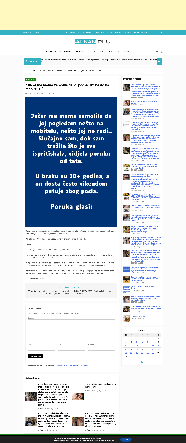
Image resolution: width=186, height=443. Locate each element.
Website (91, 345)
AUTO (111, 52)
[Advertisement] (64, 15)
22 (153, 349)
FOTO (102, 52)
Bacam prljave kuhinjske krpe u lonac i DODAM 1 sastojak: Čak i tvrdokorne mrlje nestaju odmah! (145, 278)
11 (131, 346)
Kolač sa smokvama (138, 316)
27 (142, 353)
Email (60, 345)
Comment (32, 318)
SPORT (127, 52)
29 (153, 353)
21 (148, 349)
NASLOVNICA (51, 52)
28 (148, 353)
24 (126, 353)
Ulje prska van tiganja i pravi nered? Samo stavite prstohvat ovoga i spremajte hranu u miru (146, 308)
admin (30, 93)
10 (126, 346)
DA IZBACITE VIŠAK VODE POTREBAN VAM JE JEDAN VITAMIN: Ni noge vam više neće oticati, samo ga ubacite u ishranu (145, 207)
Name (30, 345)
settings (111, 441)
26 (137, 353)
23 (158, 349)
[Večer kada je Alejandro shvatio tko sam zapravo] (141, 63)
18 (131, 349)
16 (158, 346)
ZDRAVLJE (79, 52)
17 (126, 349)
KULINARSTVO (64, 52)
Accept (126, 440)
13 (142, 346)
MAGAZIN (91, 52)
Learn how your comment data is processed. (72, 366)
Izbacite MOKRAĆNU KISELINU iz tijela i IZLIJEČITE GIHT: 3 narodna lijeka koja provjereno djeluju (144, 166)
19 (137, 349)
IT (118, 52)
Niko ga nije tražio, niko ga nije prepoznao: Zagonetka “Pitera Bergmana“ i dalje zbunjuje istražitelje (145, 298)
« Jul (141, 362)
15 (153, 346)
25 (131, 353)
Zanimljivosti (30, 79)
